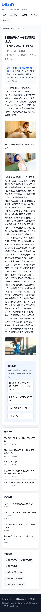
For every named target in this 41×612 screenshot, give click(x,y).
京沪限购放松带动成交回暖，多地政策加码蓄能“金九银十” (19, 453)
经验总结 (34, 15)
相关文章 (6, 20)
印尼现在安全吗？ (10, 463)
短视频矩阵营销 (11, 566)
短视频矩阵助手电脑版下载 (15, 584)
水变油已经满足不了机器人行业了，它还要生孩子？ (19, 527)
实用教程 (24, 15)
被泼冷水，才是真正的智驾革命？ (20, 398)
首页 (4, 15)
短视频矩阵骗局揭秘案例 (14, 578)
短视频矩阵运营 (26, 560)
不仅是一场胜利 (15, 416)
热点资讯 (13, 15)
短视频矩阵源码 (11, 560)
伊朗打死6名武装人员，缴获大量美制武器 (19, 484)
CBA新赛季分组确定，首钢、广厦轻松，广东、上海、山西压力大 (20, 386)
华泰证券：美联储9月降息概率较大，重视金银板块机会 (20, 516)
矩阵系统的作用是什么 (13, 28)
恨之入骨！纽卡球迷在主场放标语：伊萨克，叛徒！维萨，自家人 (19, 474)
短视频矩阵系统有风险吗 (14, 572)
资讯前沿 (14, 6)
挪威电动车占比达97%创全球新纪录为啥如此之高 (19, 539)
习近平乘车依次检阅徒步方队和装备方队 (19, 505)
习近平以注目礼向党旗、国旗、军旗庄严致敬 (19, 441)
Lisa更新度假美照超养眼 (18, 408)
